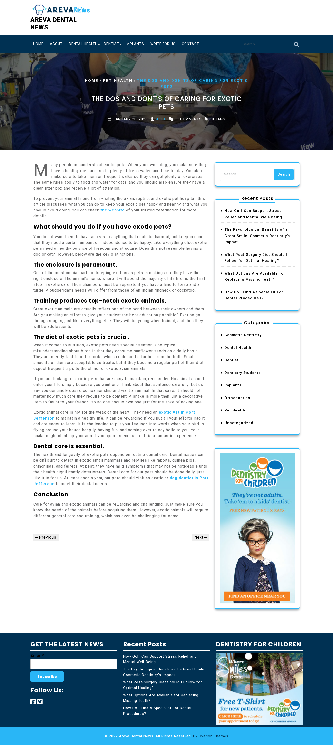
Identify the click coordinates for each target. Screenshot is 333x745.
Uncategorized (239, 423)
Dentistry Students (243, 373)
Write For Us (163, 44)
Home (38, 44)
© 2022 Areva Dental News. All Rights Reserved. (166, 736)
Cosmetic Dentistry (243, 335)
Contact (190, 44)
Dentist (111, 44)
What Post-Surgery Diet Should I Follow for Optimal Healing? (162, 685)
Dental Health (83, 44)
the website (112, 210)
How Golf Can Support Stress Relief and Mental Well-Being (160, 659)
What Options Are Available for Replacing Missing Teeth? (160, 698)
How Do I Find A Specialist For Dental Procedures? (157, 711)
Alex (161, 119)
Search (296, 45)
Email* (37, 655)
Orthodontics (237, 398)
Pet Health (118, 80)
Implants (135, 44)
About (56, 44)
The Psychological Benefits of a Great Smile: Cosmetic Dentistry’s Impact (257, 235)
